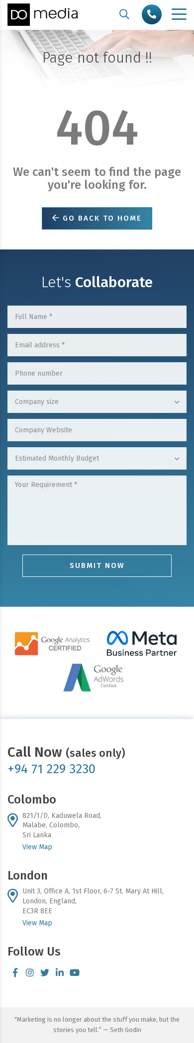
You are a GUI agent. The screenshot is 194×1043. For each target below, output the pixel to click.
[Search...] (124, 14)
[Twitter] (44, 972)
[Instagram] (29, 972)
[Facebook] (14, 972)
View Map (37, 847)
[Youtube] (74, 972)
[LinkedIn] (59, 972)
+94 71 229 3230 (51, 769)
